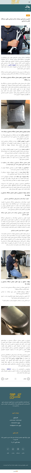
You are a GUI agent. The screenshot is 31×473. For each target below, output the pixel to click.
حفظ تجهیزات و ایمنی (16, 358)
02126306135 (12, 420)
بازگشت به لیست (15, 379)
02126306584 (18, 420)
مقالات (26, 9)
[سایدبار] (29, 144)
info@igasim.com (14, 425)
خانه (29, 9)
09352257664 (14, 423)
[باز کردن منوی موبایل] (29, 2)
